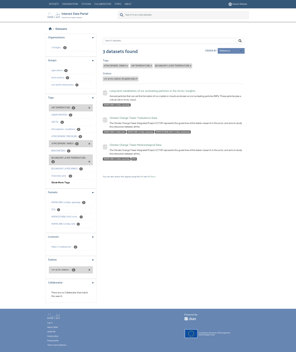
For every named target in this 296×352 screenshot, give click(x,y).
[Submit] (240, 41)
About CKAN (52, 327)
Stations (86, 4)
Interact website (239, 4)
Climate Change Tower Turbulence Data (133, 118)
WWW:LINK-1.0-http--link (114, 132)
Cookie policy (52, 336)
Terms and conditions (56, 345)
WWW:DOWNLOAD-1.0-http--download (173, 132)
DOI (134, 159)
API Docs (151, 176)
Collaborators (102, 4)
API (141, 176)
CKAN (190, 319)
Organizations (70, 4)
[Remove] (127, 66)
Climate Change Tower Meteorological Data (135, 145)
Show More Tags (60, 183)
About (128, 4)
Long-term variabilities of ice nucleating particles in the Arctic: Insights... (153, 91)
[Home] (50, 29)
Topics (118, 4)
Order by (211, 51)
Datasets (54, 4)
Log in (50, 322)
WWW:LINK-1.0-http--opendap (117, 105)
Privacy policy (53, 340)
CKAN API (51, 331)
